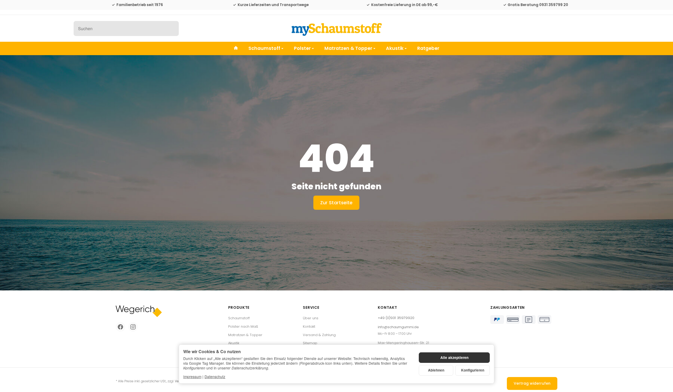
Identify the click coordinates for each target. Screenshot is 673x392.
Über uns (310, 318)
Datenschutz (215, 376)
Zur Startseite (336, 202)
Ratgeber (428, 48)
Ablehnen (436, 370)
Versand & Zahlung (319, 334)
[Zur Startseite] (336, 28)
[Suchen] (172, 28)
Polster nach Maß (243, 326)
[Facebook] (120, 327)
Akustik (395, 48)
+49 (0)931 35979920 (396, 317)
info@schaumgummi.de (398, 327)
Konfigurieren (472, 370)
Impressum (192, 376)
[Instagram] (133, 327)
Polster (302, 48)
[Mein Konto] (580, 28)
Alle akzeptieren (454, 357)
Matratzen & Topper (348, 48)
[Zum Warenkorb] (594, 28)
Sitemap (310, 343)
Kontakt (309, 326)
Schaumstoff (264, 48)
